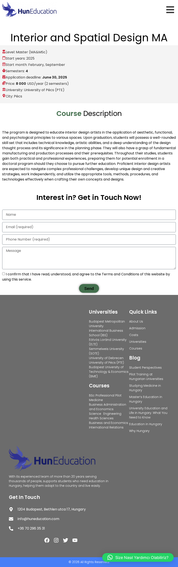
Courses (99, 385)
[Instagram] (56, 540)
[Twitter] (65, 540)
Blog (134, 358)
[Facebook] (46, 540)
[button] (171, 9)
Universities (103, 312)
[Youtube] (74, 540)
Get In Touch (24, 497)
